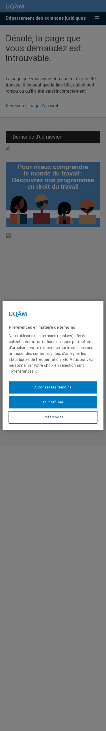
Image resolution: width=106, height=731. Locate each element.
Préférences (53, 417)
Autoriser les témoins (53, 387)
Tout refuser (52, 402)
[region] (53, 365)
